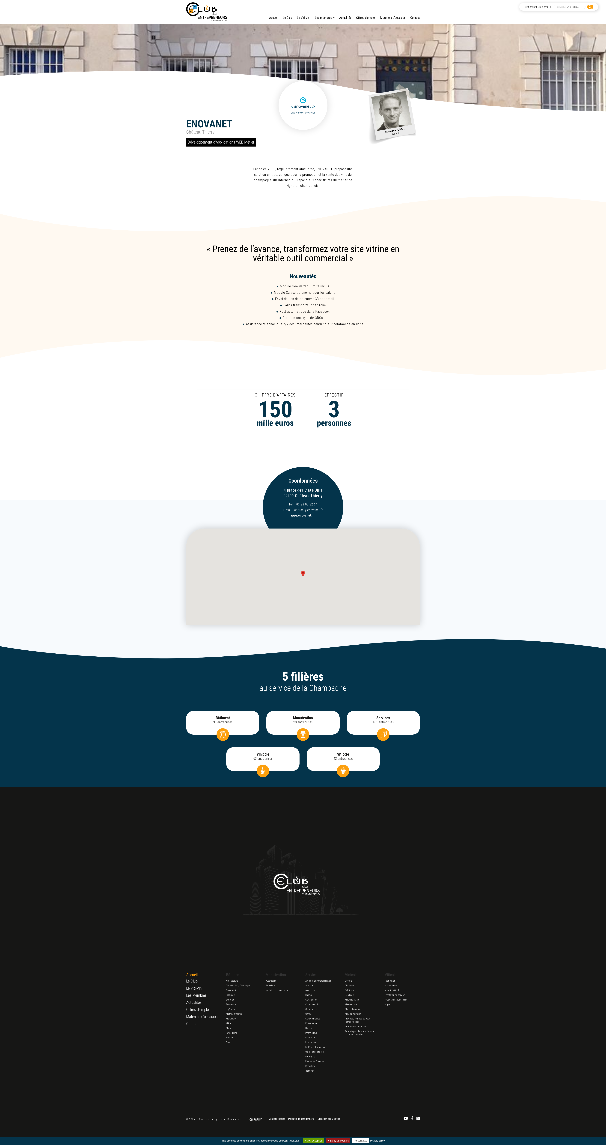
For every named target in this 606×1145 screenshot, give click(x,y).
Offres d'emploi (198, 1010)
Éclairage (230, 995)
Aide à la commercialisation (318, 980)
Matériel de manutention (277, 990)
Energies (230, 999)
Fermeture (231, 1004)
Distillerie (349, 985)
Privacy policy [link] (377, 1140)
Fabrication (350, 990)
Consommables (312, 1018)
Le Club (287, 18)
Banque (308, 995)
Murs (228, 1028)
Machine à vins (352, 999)
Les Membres (196, 995)
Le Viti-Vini (303, 18)
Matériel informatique (315, 1047)
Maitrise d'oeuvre (234, 1014)
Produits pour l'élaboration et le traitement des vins (359, 1033)
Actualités (345, 18)
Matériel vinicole (352, 1009)
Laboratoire (310, 1042)
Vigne (387, 1004)
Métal (228, 1023)
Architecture (232, 980)
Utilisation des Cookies (329, 1119)
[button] (303, 574)
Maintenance (351, 1004)
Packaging (310, 1056)
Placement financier (314, 1061)
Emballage (270, 985)
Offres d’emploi (365, 18)
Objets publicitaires (314, 1051)
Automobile (271, 980)
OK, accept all (314, 1140)
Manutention (276, 975)
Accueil (273, 18)
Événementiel (311, 1023)
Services (311, 975)
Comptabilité (311, 1009)
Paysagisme (231, 1032)
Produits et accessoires (396, 999)
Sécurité (230, 1037)
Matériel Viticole (392, 990)
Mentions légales (276, 1119)
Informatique (311, 1032)
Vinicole (351, 975)
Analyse (309, 985)
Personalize (360, 1140)
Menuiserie (231, 1018)
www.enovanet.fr (303, 515)
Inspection (310, 1037)
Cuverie (348, 980)
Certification (311, 999)
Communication (312, 1004)
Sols (228, 1042)
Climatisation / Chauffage (238, 985)
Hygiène (309, 1028)
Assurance (310, 990)
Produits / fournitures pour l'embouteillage (357, 1020)
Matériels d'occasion (202, 1017)
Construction (232, 990)
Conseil (308, 1014)
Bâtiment (233, 975)
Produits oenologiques (355, 1026)
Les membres (323, 18)
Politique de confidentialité (301, 1119)
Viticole (390, 975)
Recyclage (310, 1066)
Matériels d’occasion (393, 18)
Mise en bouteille (353, 1014)
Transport (309, 1070)
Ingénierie (230, 1009)
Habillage (349, 995)
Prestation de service (395, 995)
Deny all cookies (339, 1140)
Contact (415, 18)
